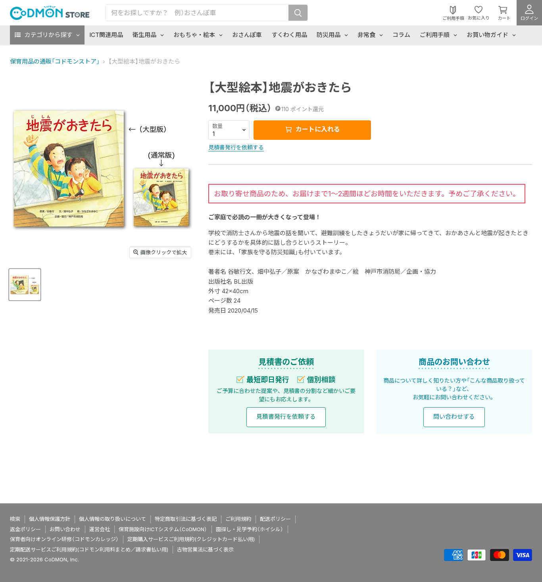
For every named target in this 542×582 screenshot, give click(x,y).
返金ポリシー (25, 529)
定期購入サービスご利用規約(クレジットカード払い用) (191, 539)
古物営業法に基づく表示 (205, 549)
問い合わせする (454, 416)
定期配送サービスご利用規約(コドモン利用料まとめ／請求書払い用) (89, 549)
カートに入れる (317, 129)
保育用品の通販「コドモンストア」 (55, 61)
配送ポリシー (275, 519)
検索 (15, 519)
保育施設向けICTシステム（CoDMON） (163, 529)
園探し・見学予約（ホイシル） (249, 529)
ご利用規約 (238, 519)
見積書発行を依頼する (236, 147)
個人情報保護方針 (49, 519)
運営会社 (99, 529)
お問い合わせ (65, 529)
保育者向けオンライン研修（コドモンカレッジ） (64, 539)
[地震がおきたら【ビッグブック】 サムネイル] (24, 284)
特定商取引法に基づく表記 (186, 519)
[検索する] (298, 13)
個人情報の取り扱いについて (112, 519)
